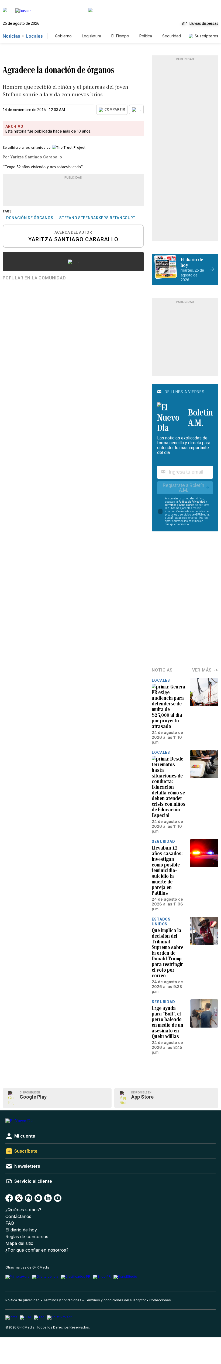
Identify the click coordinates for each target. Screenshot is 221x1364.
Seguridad (171, 36)
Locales (34, 36)
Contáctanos (18, 1216)
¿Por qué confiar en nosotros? (36, 1250)
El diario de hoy (21, 1229)
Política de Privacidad (191, 501)
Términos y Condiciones (179, 504)
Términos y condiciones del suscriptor (115, 1300)
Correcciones (160, 1300)
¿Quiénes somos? (23, 1209)
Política (145, 36)
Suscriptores (206, 36)
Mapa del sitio (19, 1243)
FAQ (9, 1223)
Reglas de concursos (26, 1236)
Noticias (11, 36)
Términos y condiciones (62, 1300)
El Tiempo (120, 36)
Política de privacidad (22, 1300)
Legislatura (91, 36)
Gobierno (63, 36)
